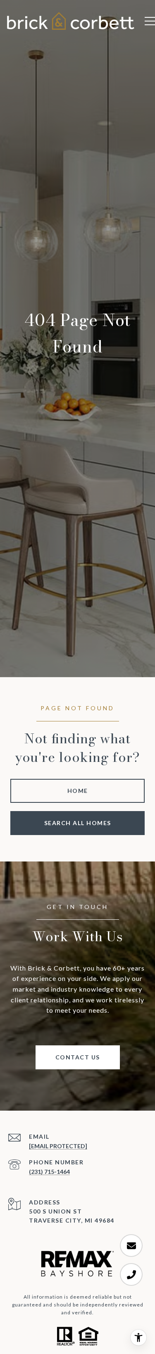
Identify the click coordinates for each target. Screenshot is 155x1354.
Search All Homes (77, 822)
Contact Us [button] (77, 1057)
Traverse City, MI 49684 (71, 1220)
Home (77, 790)
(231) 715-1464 (49, 1171)
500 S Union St (55, 1211)
